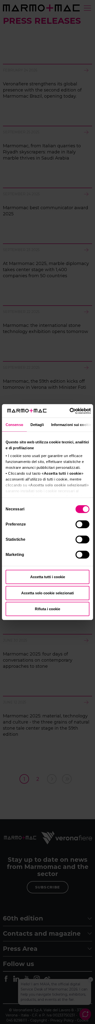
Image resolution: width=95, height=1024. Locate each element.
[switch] (83, 525)
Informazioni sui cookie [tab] (71, 425)
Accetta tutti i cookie (47, 577)
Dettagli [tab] (37, 425)
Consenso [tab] (14, 425)
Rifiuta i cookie (47, 609)
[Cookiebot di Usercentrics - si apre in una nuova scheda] (69, 411)
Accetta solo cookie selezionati (47, 593)
